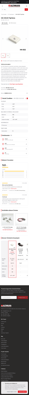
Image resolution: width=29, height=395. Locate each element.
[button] (14, 39)
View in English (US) (5, 2)
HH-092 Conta (18, 203)
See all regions (13, 2)
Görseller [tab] (5, 23)
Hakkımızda (3, 321)
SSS (2, 331)
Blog (2, 325)
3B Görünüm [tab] (13, 23)
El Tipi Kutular (11, 14)
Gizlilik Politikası (15, 388)
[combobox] (13, 9)
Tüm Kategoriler (4, 355)
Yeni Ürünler (3, 357)
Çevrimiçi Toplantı (6, 315)
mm (25, 98)
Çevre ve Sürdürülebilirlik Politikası (8, 373)
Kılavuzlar (3, 338)
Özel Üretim (3, 348)
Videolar (3, 327)
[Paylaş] (27, 93)
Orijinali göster (14, 188)
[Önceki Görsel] (3, 39)
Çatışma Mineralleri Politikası (7, 376)
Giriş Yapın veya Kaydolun (16, 84)
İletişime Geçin (22, 297)
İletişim (2, 329)
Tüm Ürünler (3, 14)
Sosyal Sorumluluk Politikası (6, 375)
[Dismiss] (27, 2)
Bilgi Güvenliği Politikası (6, 378)
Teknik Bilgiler (4, 340)
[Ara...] (26, 9)
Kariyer (2, 323)
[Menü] (2, 6)
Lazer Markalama (4, 346)
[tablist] (9, 23)
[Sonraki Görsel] (26, 39)
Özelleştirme (3, 344)
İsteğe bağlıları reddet (12, 391)
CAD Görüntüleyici (5, 359)
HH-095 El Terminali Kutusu (20, 190)
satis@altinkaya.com (7, 310)
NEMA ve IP (3, 363)
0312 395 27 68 (6, 314)
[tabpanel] (14, 41)
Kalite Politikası (4, 371)
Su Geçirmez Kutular (5, 365)
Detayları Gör (20, 255)
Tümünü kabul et (22, 391)
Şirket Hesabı (4, 342)
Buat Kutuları (3, 361)
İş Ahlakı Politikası (4, 380)
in (27, 98)
